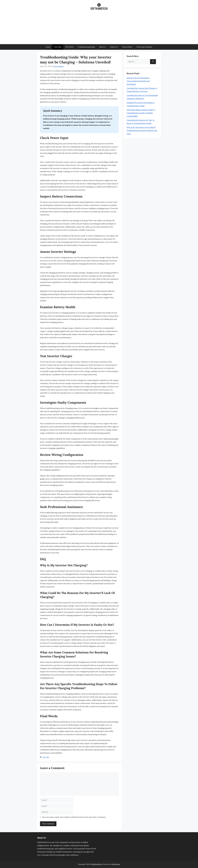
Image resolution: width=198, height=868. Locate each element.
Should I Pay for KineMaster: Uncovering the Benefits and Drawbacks (138, 81)
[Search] (153, 61)
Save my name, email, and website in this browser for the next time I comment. (74, 817)
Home (48, 47)
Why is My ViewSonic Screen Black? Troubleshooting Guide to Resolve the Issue (142, 130)
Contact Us (114, 47)
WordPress (116, 864)
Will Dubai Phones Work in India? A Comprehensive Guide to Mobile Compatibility (141, 113)
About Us (102, 47)
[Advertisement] (99, 28)
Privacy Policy (127, 47)
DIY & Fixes (69, 47)
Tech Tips (57, 47)
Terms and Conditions (144, 47)
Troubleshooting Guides (86, 47)
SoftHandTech (96, 864)
